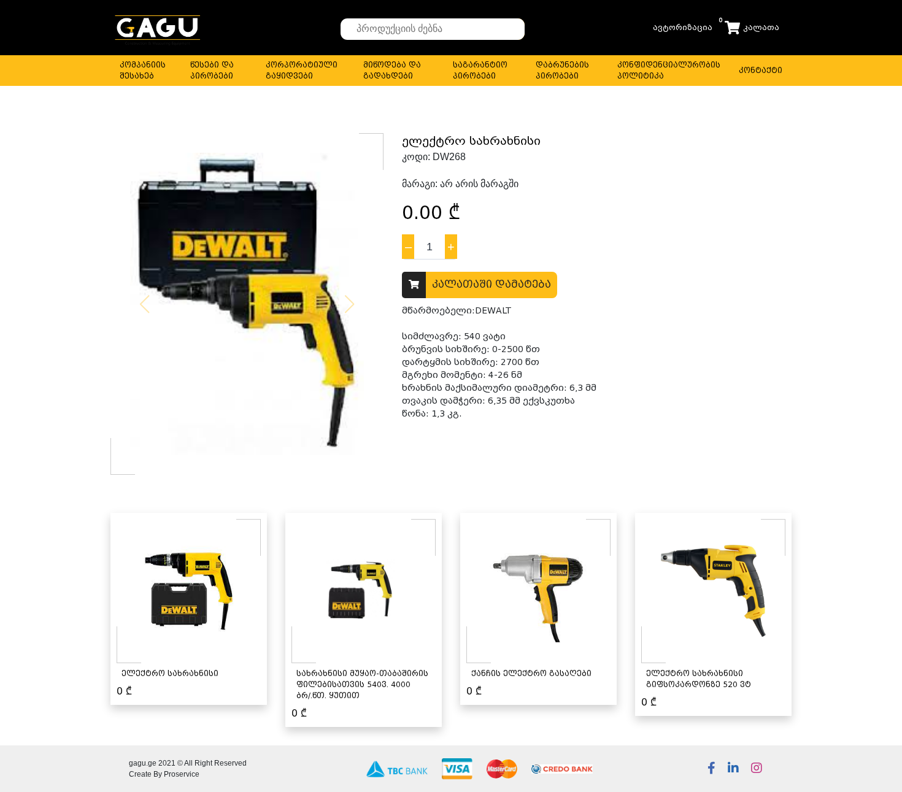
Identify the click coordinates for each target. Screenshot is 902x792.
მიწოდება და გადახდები (392, 70)
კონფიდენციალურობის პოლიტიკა (668, 70)
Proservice (181, 774)
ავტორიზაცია (682, 27)
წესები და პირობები (212, 70)
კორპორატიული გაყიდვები (301, 70)
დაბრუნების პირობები (562, 70)
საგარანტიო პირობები (480, 70)
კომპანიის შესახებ (143, 70)
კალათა (761, 27)
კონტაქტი (760, 70)
